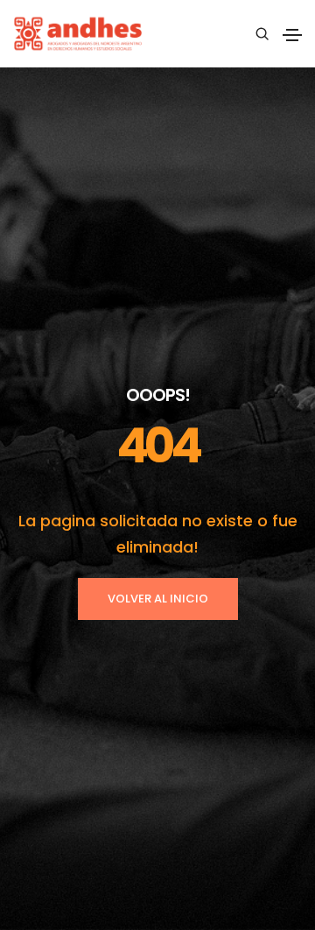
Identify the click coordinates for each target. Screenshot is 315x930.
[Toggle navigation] (292, 35)
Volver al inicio (158, 598)
